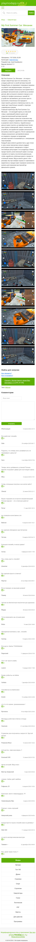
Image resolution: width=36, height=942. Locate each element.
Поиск (31, 13)
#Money (8, 387)
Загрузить (8, 70)
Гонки (18, 898)
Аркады (18, 865)
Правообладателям (18, 937)
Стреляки (18, 879)
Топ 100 (18, 869)
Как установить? (7, 376)
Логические (18, 903)
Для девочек (18, 917)
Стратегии (18, 888)
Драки (18, 874)
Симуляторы (13, 60)
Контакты (18, 935)
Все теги (32, 932)
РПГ (18, 907)
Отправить (11, 423)
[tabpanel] (18, 220)
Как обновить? (6, 373)
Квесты (18, 912)
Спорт (18, 884)
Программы (18, 921)
